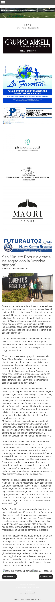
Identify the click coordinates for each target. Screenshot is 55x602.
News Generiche (33, 28)
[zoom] (27, 301)
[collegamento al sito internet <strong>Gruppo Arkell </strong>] (27, 45)
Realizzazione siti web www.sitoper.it (27, 599)
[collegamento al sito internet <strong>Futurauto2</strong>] (27, 245)
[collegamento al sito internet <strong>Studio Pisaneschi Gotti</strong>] (27, 144)
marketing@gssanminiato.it (27, 593)
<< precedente (9, 577)
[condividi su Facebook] (42, 571)
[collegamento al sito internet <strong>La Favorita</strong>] (27, 80)
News (24, 28)
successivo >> (46, 577)
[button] (3, 2)
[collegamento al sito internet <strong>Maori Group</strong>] (27, 210)
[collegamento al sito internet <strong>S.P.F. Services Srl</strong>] (27, 115)
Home (18, 28)
